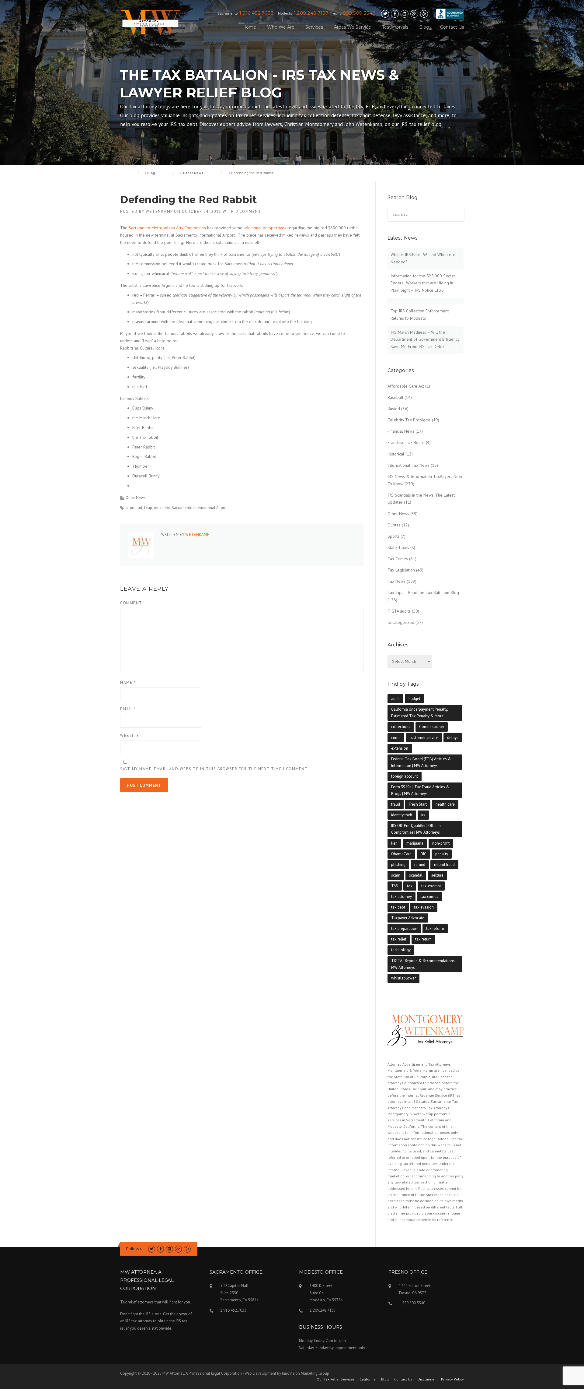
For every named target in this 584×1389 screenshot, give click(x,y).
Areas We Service (352, 27)
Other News (136, 497)
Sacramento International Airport (200, 507)
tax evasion (424, 907)
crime (396, 737)
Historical (396, 454)
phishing (398, 864)
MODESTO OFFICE (321, 1272)
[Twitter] (385, 14)
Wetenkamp (159, 211)
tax (409, 885)
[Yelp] (424, 14)
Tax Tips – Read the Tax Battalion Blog (423, 592)
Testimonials (395, 27)
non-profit (441, 843)
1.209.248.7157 (311, 13)
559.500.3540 (359, 13)
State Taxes (398, 547)
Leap (148, 507)
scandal (415, 875)
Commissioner (431, 726)
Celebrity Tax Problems (409, 420)
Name (128, 682)
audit (395, 698)
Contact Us (452, 27)
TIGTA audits (399, 611)
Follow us (135, 1248)
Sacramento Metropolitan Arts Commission (167, 227)
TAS (394, 885)
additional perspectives (265, 227)
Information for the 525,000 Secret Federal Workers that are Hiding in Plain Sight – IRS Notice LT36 (423, 283)
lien (394, 843)
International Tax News (408, 465)
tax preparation (404, 928)
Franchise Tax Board (406, 442)
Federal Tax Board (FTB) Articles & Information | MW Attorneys (421, 762)
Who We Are (280, 27)
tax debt (398, 907)
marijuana (414, 843)
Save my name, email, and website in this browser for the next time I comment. (214, 769)
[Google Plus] (414, 14)
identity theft (401, 815)
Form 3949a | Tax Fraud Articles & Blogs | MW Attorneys (420, 790)
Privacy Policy (452, 1379)
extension (399, 748)
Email (128, 709)
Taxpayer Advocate (407, 917)
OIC (423, 853)
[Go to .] (126, 173)
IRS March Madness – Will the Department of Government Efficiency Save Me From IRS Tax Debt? (425, 339)
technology (401, 949)
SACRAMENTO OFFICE (236, 1272)
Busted (394, 408)
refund (419, 864)
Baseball (395, 397)
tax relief (398, 939)
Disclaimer (427, 1379)
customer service (423, 737)
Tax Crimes (398, 558)
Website (129, 735)
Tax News (396, 581)
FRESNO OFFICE (407, 1272)
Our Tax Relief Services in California (346, 1379)
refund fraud (444, 864)
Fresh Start (418, 804)
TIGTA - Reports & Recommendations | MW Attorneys (424, 964)
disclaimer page (446, 1213)
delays (452, 737)
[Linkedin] (404, 14)
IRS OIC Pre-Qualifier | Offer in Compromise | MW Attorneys (416, 829)
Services (314, 27)
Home (249, 27)
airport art (134, 507)
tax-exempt (431, 885)
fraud (395, 804)
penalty (441, 853)
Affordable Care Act (406, 386)
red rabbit (162, 507)
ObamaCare (401, 853)
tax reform (435, 928)
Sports (393, 536)
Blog (424, 27)
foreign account (404, 776)
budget (414, 698)
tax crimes (429, 896)
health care (445, 804)
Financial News (401, 431)
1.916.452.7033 (256, 13)
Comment (132, 603)
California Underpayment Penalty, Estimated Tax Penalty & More (419, 713)
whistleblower (403, 978)
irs (423, 815)
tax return (423, 939)
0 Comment (248, 211)
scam (395, 875)
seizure (437, 875)
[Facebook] (395, 14)
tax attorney (401, 896)
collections (400, 726)
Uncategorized (401, 622)
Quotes (394, 525)
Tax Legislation (401, 570)
